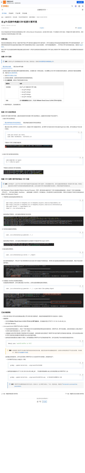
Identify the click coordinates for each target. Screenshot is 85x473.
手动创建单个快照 (23, 352)
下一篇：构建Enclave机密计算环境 (74, 393)
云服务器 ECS (8, 17)
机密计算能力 (32, 17)
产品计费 (18, 13)
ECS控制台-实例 (12, 75)
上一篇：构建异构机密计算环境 (9, 393)
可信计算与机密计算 (23, 17)
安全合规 (15, 17)
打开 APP (80, 2)
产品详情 (42, 28)
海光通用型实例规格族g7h (46, 61)
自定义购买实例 (13, 73)
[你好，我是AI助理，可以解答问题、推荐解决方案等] (75, 6)
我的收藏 (80, 28)
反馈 (45, 401)
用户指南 (4, 13)
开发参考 (11, 13)
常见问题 (24, 13)
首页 (2, 17)
